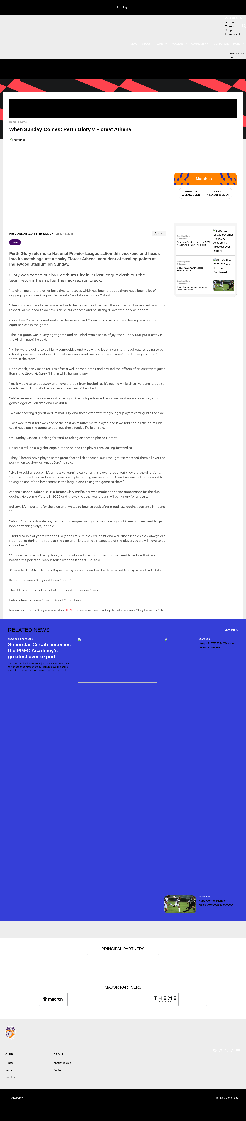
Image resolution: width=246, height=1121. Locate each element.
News (23, 121)
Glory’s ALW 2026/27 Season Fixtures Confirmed (216, 645)
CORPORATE (221, 43)
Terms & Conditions (227, 1097)
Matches (10, 1077)
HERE (69, 610)
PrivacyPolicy (15, 1097)
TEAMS (159, 43)
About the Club (62, 1062)
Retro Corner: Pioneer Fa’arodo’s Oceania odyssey (216, 902)
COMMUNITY (198, 43)
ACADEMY (177, 43)
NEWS (133, 43)
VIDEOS (146, 43)
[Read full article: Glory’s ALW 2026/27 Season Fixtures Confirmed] (223, 266)
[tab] (191, 193)
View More (231, 630)
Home (12, 121)
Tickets (9, 1062)
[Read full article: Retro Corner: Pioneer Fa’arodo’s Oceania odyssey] (223, 285)
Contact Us (60, 1070)
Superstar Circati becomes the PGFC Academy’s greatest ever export (39, 650)
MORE (236, 43)
